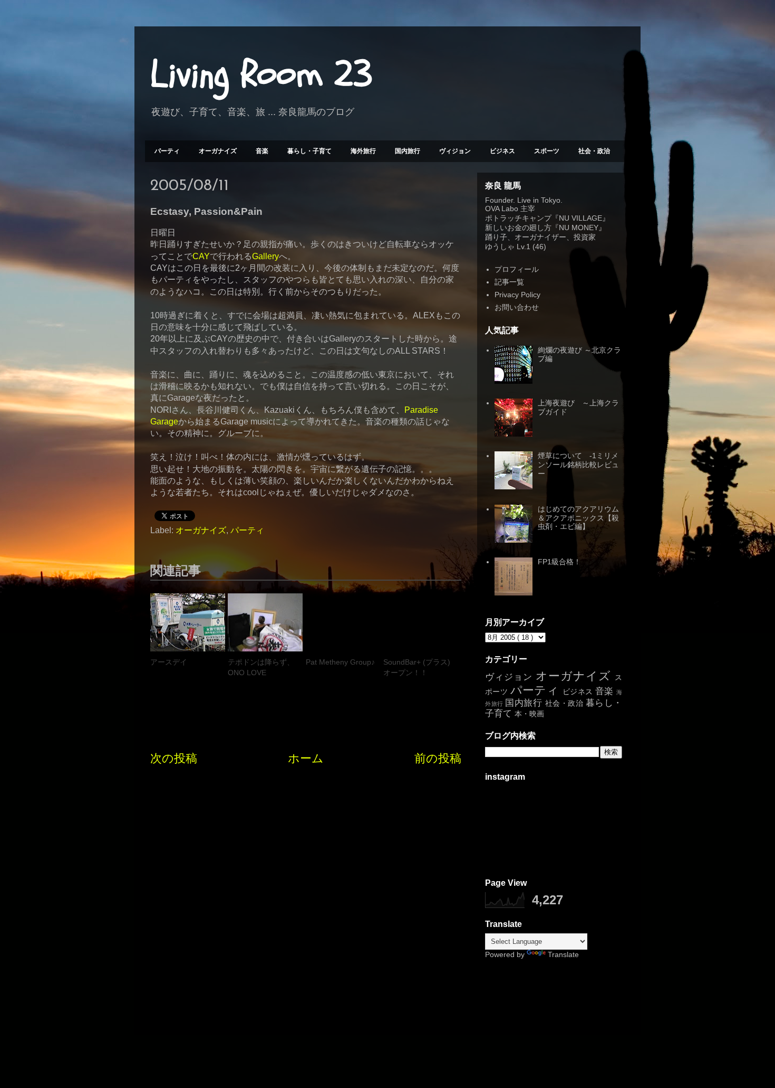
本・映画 (529, 713)
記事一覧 (509, 282)
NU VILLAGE (580, 218)
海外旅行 (363, 151)
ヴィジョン (455, 151)
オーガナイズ (218, 151)
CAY (201, 256)
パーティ (167, 151)
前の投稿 (437, 758)
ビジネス (502, 151)
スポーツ (546, 151)
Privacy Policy (517, 294)
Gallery (265, 256)
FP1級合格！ (559, 561)
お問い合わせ (517, 307)
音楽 (262, 151)
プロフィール (517, 269)
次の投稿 (173, 758)
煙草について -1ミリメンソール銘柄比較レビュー (578, 464)
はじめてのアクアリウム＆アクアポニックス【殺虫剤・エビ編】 (578, 518)
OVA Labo (501, 208)
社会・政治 (594, 151)
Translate (563, 954)
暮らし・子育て (309, 151)
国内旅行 (407, 151)
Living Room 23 (261, 74)
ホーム (306, 758)
